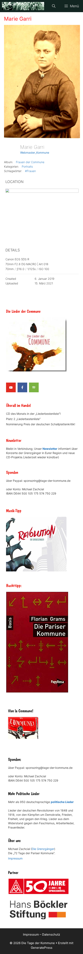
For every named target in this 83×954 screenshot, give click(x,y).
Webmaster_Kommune (34, 152)
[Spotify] (34, 387)
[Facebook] (22, 387)
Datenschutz (51, 934)
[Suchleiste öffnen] (53, 6)
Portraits (27, 166)
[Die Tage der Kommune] (23, 6)
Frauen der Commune (30, 162)
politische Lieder (62, 802)
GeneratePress (41, 948)
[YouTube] (11, 387)
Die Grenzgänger (43, 849)
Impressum (15, 858)
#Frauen (30, 171)
